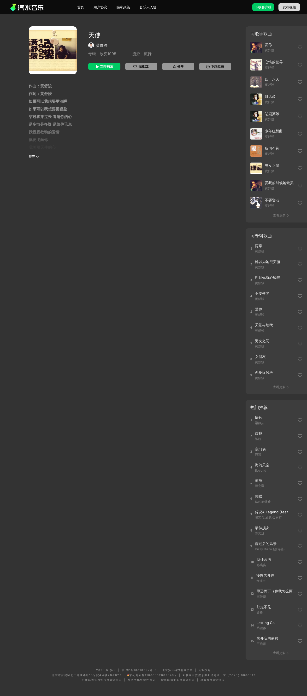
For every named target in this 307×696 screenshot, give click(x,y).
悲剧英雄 (272, 113)
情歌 (258, 417)
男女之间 (272, 165)
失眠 (258, 496)
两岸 (258, 246)
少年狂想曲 (274, 131)
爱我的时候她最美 (279, 183)
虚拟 (258, 433)
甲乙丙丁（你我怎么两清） (276, 591)
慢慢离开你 (265, 575)
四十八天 (272, 79)
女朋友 (260, 356)
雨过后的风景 (266, 543)
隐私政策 (123, 7)
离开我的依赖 (267, 638)
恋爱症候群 (264, 372)
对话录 (270, 96)
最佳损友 (262, 528)
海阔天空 (262, 465)
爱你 (268, 44)
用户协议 (100, 7)
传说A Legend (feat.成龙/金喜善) (275, 512)
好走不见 (264, 607)
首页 (80, 7)
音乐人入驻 (148, 7)
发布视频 (289, 7)
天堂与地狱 (264, 325)
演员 (258, 480)
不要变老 (262, 293)
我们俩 (260, 449)
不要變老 (272, 200)
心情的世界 (274, 62)
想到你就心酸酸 (267, 277)
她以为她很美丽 (267, 261)
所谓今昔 (272, 148)
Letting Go (266, 622)
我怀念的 (264, 559)
